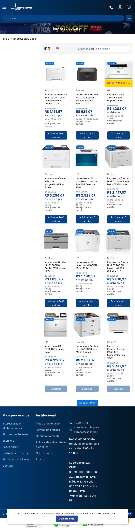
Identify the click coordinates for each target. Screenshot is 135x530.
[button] (6, 7)
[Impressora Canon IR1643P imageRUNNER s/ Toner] (56, 157)
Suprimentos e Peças (16, 459)
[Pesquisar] (129, 18)
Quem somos (44, 453)
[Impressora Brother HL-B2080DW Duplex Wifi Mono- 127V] (56, 241)
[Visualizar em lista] (57, 48)
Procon (40, 459)
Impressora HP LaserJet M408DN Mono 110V (86, 265)
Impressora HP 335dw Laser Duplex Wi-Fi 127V (117, 97)
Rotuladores (10, 446)
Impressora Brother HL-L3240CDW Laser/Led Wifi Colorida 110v (118, 267)
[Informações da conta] (120, 7)
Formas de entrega (48, 429)
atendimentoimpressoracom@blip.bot (86, 430)
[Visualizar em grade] (47, 48)
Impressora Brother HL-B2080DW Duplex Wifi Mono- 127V (56, 267)
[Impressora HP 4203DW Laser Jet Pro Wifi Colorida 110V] (87, 157)
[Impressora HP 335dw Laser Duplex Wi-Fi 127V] (118, 73)
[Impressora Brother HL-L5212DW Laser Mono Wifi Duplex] (118, 157)
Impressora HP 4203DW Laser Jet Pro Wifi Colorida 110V (87, 183)
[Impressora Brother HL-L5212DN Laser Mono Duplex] (87, 324)
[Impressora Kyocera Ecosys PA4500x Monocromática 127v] (118, 324)
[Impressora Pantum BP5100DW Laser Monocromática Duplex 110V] (56, 73)
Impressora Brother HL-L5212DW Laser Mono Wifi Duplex (118, 181)
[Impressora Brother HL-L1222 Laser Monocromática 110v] (87, 73)
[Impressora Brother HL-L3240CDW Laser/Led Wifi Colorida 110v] (118, 241)
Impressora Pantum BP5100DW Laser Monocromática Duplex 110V (56, 99)
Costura (7, 465)
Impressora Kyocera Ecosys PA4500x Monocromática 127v (116, 352)
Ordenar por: (86, 48)
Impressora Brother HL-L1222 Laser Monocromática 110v (87, 99)
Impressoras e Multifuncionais (12, 426)
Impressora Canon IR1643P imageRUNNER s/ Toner (55, 183)
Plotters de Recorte (15, 434)
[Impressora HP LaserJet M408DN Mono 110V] (87, 241)
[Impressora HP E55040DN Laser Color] (56, 324)
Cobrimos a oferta (48, 436)
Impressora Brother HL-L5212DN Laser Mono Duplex (87, 349)
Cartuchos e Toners (15, 453)
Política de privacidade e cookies (51, 444)
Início (5, 38)
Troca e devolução (48, 423)
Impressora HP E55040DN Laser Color (54, 349)
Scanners (8, 440)
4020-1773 (81, 422)
